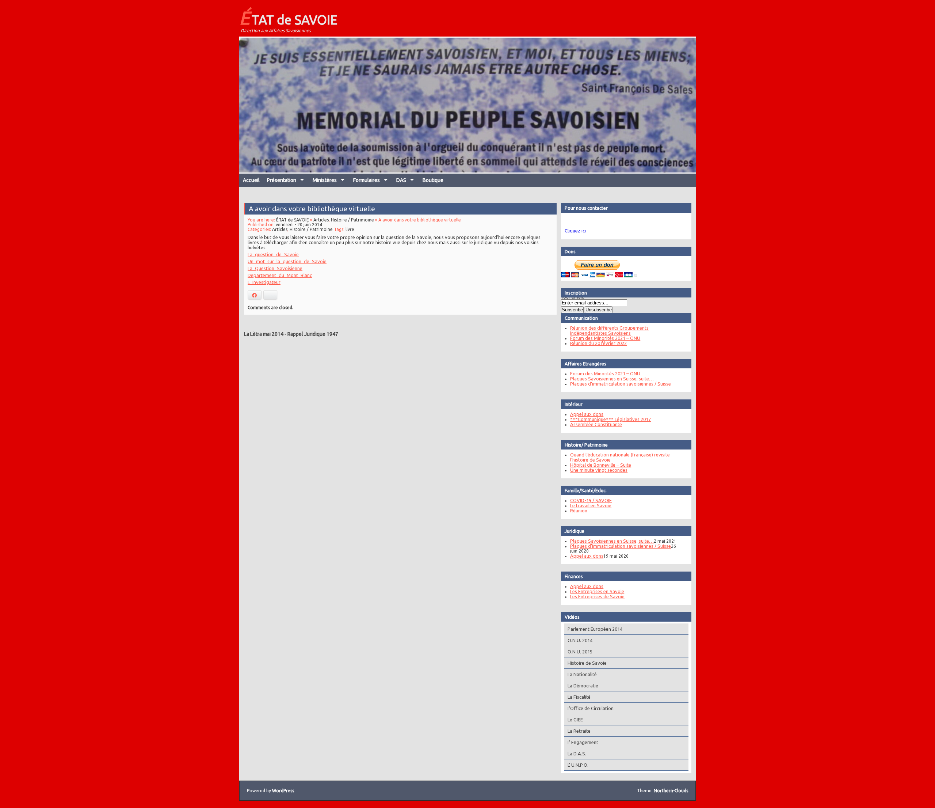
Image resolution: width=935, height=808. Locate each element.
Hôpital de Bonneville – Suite (600, 464)
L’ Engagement (583, 742)
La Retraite (579, 730)
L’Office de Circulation (591, 708)
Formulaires (366, 180)
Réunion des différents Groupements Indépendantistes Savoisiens (609, 330)
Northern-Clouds (671, 790)
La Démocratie (583, 685)
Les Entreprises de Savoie (597, 596)
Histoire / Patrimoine (352, 219)
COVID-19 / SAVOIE (591, 500)
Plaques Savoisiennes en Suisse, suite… (612, 378)
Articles (321, 219)
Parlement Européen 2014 (595, 628)
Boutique (433, 180)
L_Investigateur (264, 282)
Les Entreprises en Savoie (597, 591)
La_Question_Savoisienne (275, 268)
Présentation (281, 180)
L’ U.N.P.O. (578, 764)
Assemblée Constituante (596, 424)
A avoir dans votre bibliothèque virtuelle (312, 209)
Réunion (578, 510)
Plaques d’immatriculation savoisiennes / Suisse (620, 383)
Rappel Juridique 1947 (312, 334)
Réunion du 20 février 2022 (598, 343)
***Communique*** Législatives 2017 (610, 419)
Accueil (251, 180)
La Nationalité (582, 674)
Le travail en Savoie (590, 505)
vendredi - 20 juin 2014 (299, 224)
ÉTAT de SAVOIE (288, 17)
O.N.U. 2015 (580, 651)
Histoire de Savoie (587, 662)
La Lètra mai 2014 (263, 334)
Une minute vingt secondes (598, 470)
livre (350, 229)
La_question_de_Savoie (273, 254)
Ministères (325, 180)
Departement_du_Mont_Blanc (280, 275)
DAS (401, 180)
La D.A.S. (577, 753)
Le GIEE (575, 719)
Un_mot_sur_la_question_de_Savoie (287, 261)
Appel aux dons (586, 414)
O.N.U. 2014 (580, 640)
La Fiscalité (579, 696)
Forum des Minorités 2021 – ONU (605, 338)
